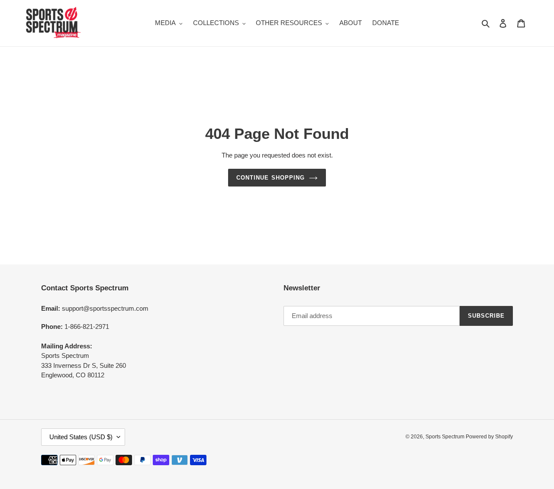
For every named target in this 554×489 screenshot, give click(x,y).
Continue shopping (270, 177)
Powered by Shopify (489, 437)
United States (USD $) (81, 437)
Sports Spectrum (445, 437)
